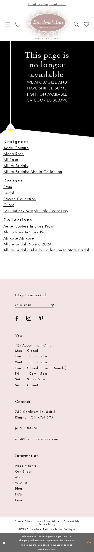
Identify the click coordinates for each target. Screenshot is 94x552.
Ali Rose (10, 159)
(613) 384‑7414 (28, 428)
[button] (8, 24)
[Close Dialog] (4, 542)
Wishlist (21, 483)
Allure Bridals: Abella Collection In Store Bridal (46, 250)
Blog (18, 488)
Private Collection (19, 199)
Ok (89, 542)
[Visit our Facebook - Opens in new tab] (17, 318)
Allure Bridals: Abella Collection (32, 171)
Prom (7, 187)
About (19, 477)
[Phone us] (18, 24)
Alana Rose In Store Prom (26, 232)
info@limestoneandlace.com (37, 439)
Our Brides (23, 471)
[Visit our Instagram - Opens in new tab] (29, 318)
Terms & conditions (48, 520)
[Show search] (76, 24)
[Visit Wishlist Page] (86, 24)
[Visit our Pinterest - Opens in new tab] (41, 318)
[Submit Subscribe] (52, 304)
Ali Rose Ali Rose (18, 238)
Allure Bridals (15, 165)
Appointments (25, 465)
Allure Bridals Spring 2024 (27, 244)
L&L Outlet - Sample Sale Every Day (35, 211)
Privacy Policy (23, 520)
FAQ (18, 494)
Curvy (8, 205)
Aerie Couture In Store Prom (28, 226)
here (53, 548)
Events (20, 500)
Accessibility (72, 520)
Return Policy (47, 524)
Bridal (8, 193)
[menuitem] (8, 24)
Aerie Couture (16, 148)
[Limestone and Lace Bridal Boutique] (47, 23)
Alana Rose (13, 153)
